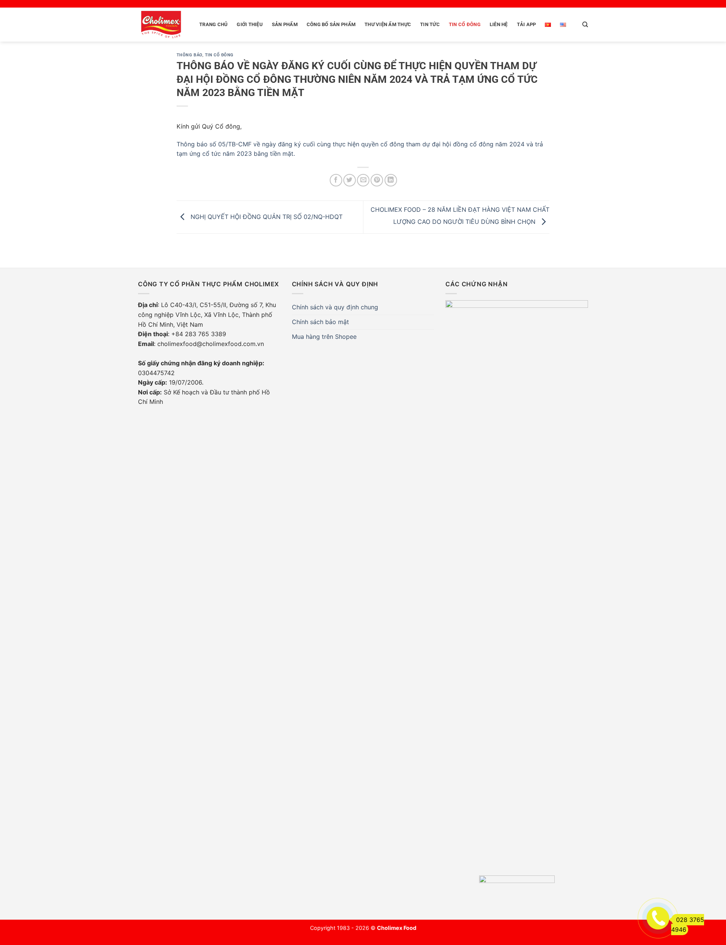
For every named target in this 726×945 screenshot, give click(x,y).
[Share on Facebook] (336, 180)
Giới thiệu (250, 24)
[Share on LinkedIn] (391, 180)
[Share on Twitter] (349, 180)
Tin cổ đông (465, 24)
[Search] (585, 24)
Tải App (526, 24)
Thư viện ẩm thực (388, 24)
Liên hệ (499, 24)
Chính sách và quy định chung (335, 307)
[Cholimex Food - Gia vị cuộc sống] (161, 24)
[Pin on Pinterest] (377, 180)
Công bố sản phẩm (331, 24)
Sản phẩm (285, 24)
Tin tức (430, 24)
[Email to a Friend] (363, 180)
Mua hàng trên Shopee (324, 336)
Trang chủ (213, 24)
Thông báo (189, 55)
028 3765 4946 (687, 924)
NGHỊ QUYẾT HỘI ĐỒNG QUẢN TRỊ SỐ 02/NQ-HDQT (266, 216)
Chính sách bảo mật (320, 322)
